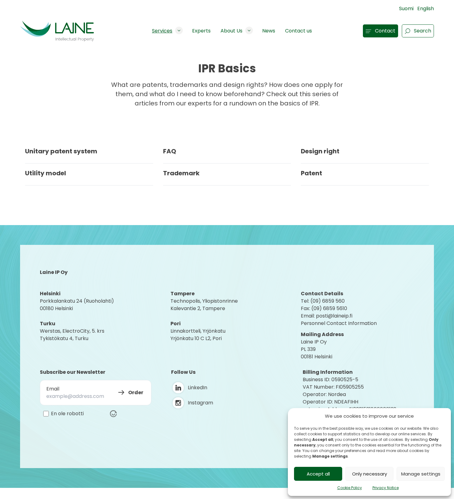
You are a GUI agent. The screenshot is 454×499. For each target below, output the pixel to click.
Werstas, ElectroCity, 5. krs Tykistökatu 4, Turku (73, 334)
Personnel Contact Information (339, 323)
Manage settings (420, 474)
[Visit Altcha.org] (113, 413)
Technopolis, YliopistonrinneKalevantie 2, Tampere (204, 304)
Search (422, 30)
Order (135, 392)
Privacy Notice (385, 487)
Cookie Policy (349, 487)
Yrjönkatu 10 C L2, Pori (196, 338)
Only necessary (369, 474)
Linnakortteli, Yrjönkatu (197, 331)
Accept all (318, 474)
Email (52, 388)
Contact (385, 30)
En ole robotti (67, 413)
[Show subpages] (179, 30)
